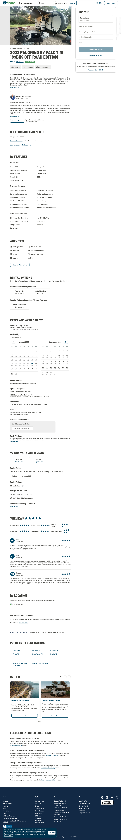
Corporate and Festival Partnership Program (14, 821)
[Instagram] (108, 797)
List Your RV (111, 3)
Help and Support (60, 810)
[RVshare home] (9, 3)
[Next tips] (69, 676)
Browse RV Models (60, 817)
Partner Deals (39, 822)
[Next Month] (66, 342)
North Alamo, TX (37, 654)
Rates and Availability (53, 755)
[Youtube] (113, 797)
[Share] (62, 9)
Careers (5, 806)
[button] (14, 87)
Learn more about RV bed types (20, 145)
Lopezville (23, 632)
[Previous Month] (14, 342)
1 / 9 (66, 41)
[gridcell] (36, 350)
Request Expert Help (96, 70)
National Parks (39, 801)
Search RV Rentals (60, 801)
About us (6, 801)
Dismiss (52, 832)
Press (4, 808)
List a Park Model (84, 803)
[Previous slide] (13, 25)
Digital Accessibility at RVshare (70, 837)
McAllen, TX (54, 651)
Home (12, 632)
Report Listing (23, 623)
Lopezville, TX (17, 651)
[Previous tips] (65, 676)
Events (37, 806)
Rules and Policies (16, 745)
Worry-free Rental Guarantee (60, 804)
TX (17, 632)
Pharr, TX (16, 654)
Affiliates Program (9, 816)
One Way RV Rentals (60, 808)
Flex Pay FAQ (58, 822)
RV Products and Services (84, 809)
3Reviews (20, 62)
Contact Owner (17, 121)
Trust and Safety (8, 803)
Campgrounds (39, 808)
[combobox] (28, 3)
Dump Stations (40, 811)
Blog (4, 813)
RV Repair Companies (38, 819)
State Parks (38, 803)
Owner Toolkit (83, 806)
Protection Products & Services (61, 813)
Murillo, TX (53, 654)
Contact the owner (16, 141)
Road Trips (38, 813)
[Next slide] (68, 25)
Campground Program (10, 818)
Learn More (24, 716)
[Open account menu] (99, 3)
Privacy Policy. (8, 836)
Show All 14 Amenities (20, 265)
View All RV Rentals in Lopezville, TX (20, 664)
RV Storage (38, 816)
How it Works (7, 811)
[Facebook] (103, 797)
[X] (116, 797)
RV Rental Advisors (60, 819)
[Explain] (22, 486)
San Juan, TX (36, 651)
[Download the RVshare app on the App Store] (107, 804)
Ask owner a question (96, 55)
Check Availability (95, 50)
